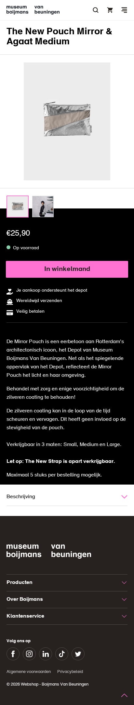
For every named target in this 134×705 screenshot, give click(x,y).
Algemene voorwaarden (29, 672)
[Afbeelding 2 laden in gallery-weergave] (43, 206)
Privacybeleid (70, 672)
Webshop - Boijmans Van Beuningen (54, 684)
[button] (124, 10)
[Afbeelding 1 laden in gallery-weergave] (17, 206)
